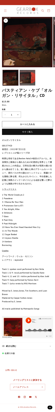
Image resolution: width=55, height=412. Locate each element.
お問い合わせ (11, 370)
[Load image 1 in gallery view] (10, 78)
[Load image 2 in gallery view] (27, 78)
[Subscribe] (42, 387)
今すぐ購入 (27, 132)
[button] (5, 11)
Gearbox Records (30, 407)
